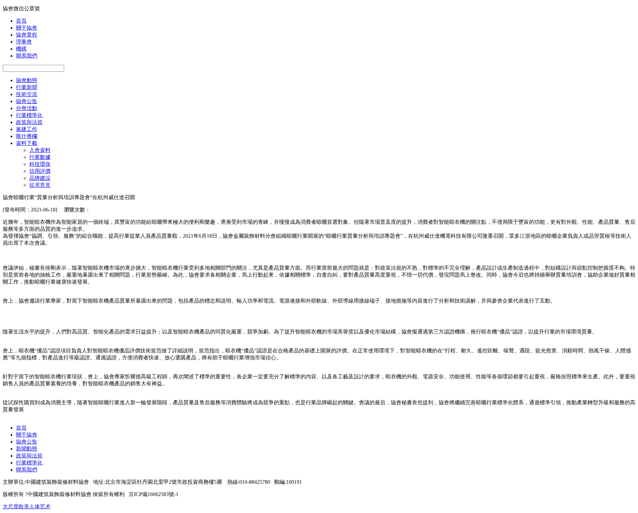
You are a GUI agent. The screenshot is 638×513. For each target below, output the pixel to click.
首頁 (21, 21)
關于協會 (26, 28)
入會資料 (40, 150)
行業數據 (40, 157)
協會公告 (26, 101)
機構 (21, 49)
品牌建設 (40, 178)
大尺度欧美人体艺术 (27, 506)
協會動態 (26, 80)
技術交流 (26, 94)
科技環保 (40, 164)
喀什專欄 (26, 136)
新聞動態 (26, 448)
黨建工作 (26, 129)
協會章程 (26, 35)
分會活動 (26, 108)
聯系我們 (26, 56)
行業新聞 (26, 87)
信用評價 (40, 171)
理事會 (24, 42)
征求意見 (40, 185)
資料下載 (26, 143)
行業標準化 (29, 115)
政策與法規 (29, 122)
